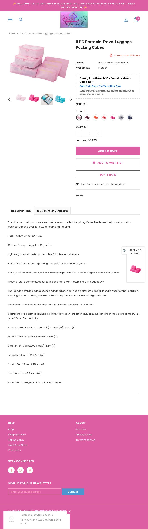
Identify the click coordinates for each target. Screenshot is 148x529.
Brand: (79, 62)
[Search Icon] (21, 19)
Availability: (83, 67)
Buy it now (107, 174)
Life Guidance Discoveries (113, 62)
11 (82, 184)
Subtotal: (81, 140)
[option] (40, 64)
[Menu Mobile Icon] (10, 19)
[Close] (69, 511)
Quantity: (81, 127)
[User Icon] (126, 20)
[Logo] (74, 19)
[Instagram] (20, 470)
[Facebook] (11, 470)
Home (11, 33)
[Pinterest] (30, 470)
